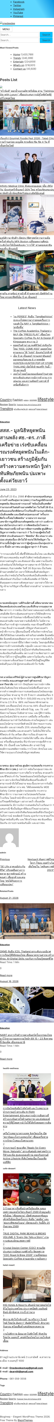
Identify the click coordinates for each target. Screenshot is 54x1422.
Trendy (17, 58)
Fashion (18, 399)
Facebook (18, 1)
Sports (12, 404)
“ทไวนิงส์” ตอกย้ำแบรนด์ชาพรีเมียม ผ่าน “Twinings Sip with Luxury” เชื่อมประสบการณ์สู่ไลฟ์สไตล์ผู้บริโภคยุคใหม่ (27, 94)
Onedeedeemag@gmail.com (26, 1367)
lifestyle (46, 399)
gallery (26, 400)
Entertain (18, 61)
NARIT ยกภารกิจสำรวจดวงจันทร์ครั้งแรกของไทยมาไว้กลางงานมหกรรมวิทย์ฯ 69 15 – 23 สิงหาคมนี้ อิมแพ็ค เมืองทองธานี (26, 1038)
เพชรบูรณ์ (32, 409)
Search (46, 34)
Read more (6, 975)
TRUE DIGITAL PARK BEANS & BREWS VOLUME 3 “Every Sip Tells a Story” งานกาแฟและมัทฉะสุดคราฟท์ (26, 1237)
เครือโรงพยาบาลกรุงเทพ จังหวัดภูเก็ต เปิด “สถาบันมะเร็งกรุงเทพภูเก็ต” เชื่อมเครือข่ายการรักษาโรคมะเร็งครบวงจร (25, 1137)
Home (16, 54)
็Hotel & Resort (41, 409)
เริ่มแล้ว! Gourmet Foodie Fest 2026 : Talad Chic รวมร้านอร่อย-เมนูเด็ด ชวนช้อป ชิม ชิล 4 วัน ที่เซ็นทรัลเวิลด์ (27, 142)
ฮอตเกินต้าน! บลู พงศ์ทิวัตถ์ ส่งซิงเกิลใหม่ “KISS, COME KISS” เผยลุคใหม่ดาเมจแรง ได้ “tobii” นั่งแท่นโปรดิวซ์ (32, 349)
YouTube (18, 12)
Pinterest (18, 16)
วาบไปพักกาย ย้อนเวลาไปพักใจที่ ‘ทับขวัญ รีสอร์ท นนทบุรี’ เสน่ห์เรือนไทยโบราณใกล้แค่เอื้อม (26, 1337)
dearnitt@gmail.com (21, 1371)
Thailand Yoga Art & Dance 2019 (29, 405)
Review (4, 404)
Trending (6, 409)
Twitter (17, 5)
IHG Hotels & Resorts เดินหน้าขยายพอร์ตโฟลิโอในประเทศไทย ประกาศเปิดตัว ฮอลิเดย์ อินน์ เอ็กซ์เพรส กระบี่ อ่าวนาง (27, 1308)
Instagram (18, 8)
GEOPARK (33, 400)
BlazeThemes (25, 1420)
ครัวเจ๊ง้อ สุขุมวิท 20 (21, 409)
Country (6, 400)
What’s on (18, 65)
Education (5, 422)
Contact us (19, 68)
